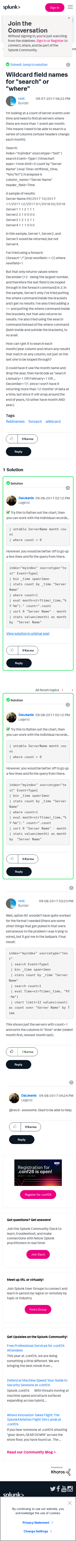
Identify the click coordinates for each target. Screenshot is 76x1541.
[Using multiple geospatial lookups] (71, 690)
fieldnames (15, 421)
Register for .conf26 (38, 1194)
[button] (67, 65)
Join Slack (38, 1254)
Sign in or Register (50, 40)
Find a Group (38, 1309)
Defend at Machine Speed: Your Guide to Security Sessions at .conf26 (37, 1382)
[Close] (70, 1503)
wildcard (53, 421)
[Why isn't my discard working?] (63, 690)
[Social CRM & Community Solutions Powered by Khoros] (60, 1470)
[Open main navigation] (70, 7)
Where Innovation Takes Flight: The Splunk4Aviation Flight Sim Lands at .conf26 (34, 1419)
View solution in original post (28, 633)
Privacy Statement (36, 1522)
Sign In (54, 7)
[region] (38, 1519)
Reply (18, 451)
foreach (35, 421)
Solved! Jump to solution (29, 64)
